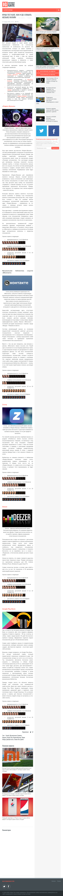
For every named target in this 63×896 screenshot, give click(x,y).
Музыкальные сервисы (16, 735)
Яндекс (4, 737)
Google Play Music (9, 609)
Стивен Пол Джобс (19, 739)
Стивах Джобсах (12, 74)
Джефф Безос (10, 739)
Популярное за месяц (47, 74)
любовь (9, 90)
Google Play (10, 737)
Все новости (22, 17)
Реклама (59, 881)
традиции (18, 73)
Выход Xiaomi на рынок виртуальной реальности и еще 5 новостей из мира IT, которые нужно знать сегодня (16, 770)
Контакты (54, 881)
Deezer (4, 506)
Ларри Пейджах (22, 96)
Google (7, 735)
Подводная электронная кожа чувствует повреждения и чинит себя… (47, 100)
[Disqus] (17, 852)
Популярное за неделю (47, 71)
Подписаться (55, 148)
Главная (29, 17)
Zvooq (4, 404)
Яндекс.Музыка (8, 106)
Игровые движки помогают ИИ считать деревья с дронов (52, 110)
